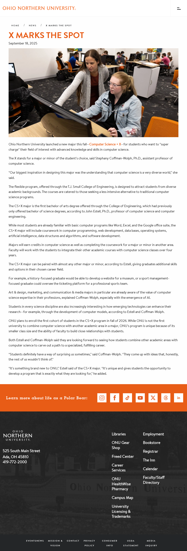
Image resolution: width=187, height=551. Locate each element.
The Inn (149, 459)
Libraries (119, 433)
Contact (73, 540)
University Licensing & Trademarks (121, 511)
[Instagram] (101, 397)
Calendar (150, 468)
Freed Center (123, 456)
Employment (153, 433)
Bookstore (151, 442)
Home (15, 25)
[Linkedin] (178, 397)
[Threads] (165, 397)
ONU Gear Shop (120, 445)
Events (31, 540)
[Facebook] (114, 397)
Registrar (150, 451)
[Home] (39, 8)
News (32, 25)
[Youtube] (140, 397)
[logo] (36, 436)
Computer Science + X (105, 144)
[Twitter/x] (153, 397)
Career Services (119, 467)
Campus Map (122, 497)
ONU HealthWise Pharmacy (121, 483)
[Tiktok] (127, 397)
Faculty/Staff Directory (154, 480)
